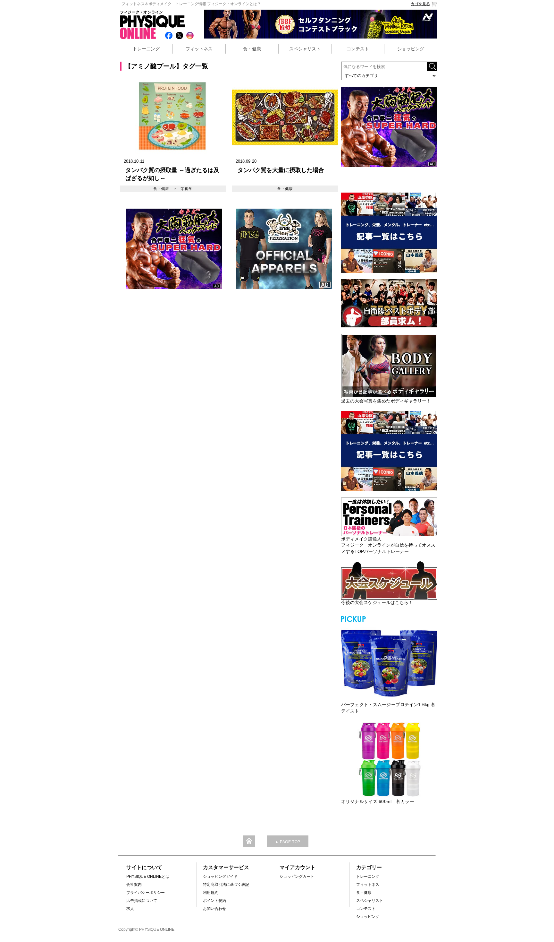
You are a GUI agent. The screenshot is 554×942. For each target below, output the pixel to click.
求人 (130, 908)
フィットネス (199, 48)
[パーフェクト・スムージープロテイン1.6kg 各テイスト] (389, 662)
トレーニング (146, 48)
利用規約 (210, 892)
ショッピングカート (297, 876)
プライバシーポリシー (145, 892)
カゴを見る (420, 4)
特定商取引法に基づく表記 (226, 884)
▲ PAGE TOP (287, 842)
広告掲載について (141, 900)
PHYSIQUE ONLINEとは (147, 876)
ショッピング (410, 48)
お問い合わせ (214, 908)
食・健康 (252, 48)
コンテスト (358, 48)
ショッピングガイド (220, 876)
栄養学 (186, 188)
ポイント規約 (214, 900)
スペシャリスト (305, 48)
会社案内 (134, 884)
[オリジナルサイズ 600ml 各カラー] (389, 759)
